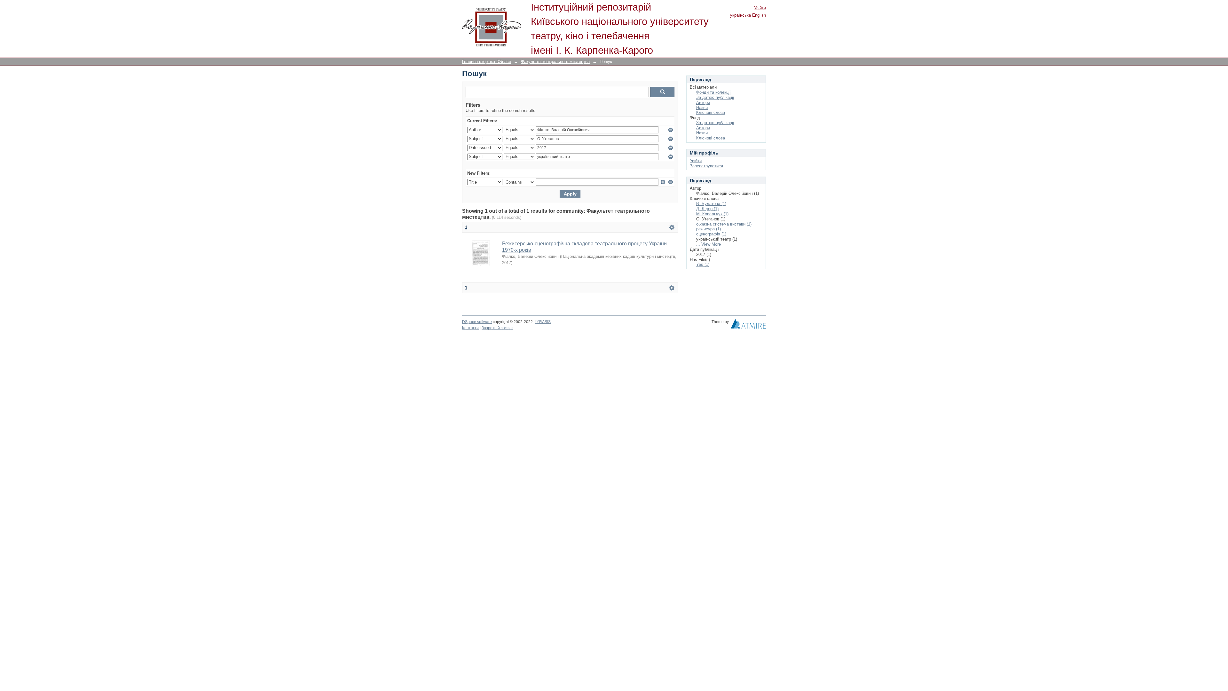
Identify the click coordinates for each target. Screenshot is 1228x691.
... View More (708, 244)
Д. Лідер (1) (707, 208)
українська (740, 15)
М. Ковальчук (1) (712, 213)
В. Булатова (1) (711, 203)
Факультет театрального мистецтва (555, 61)
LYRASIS (543, 322)
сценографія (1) (711, 234)
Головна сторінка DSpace (486, 61)
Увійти (760, 7)
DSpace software (477, 322)
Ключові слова (710, 112)
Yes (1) (702, 264)
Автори (703, 102)
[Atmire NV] (748, 325)
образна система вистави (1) (724, 224)
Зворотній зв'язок (497, 328)
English (759, 15)
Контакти (470, 328)
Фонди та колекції (713, 92)
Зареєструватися (706, 165)
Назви (702, 107)
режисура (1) (708, 228)
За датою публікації (715, 97)
